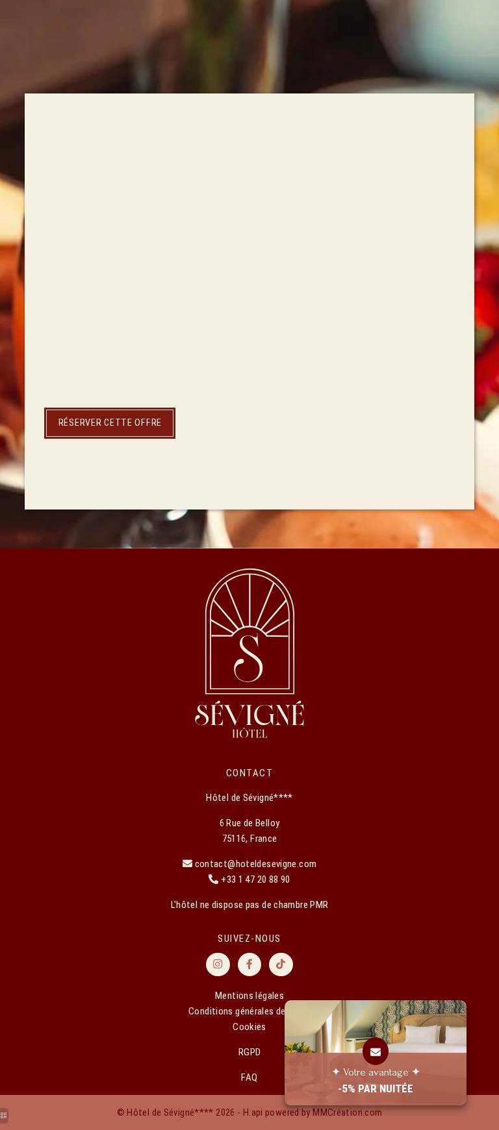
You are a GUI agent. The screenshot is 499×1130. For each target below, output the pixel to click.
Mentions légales (249, 995)
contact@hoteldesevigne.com (256, 864)
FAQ (249, 1077)
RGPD (249, 1052)
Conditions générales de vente (249, 1011)
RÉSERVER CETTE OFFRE (110, 422)
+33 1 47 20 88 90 (255, 879)
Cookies (249, 1027)
